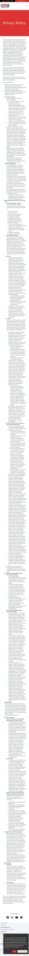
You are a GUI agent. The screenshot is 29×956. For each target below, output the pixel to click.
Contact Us (3, 925)
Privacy (2, 949)
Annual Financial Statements (7, 929)
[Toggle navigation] (26, 6)
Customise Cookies (22, 951)
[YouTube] (16, 917)
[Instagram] (12, 917)
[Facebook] (8, 917)
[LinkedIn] (21, 917)
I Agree (14, 951)
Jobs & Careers (4, 923)
